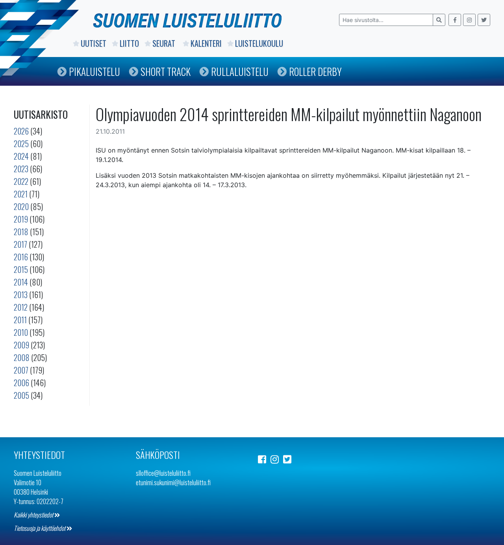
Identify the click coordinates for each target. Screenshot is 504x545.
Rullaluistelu (240, 71)
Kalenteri (206, 43)
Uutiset (93, 43)
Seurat (164, 43)
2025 (21, 143)
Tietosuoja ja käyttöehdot (40, 528)
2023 (21, 169)
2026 (21, 131)
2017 (20, 244)
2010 (21, 332)
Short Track (166, 71)
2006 (21, 382)
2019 (21, 219)
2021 (21, 194)
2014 (21, 282)
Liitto (129, 43)
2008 (22, 357)
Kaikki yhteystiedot (34, 514)
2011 (20, 320)
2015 (21, 269)
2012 (21, 307)
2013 (21, 294)
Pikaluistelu (94, 71)
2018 (21, 232)
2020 (21, 206)
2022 (21, 181)
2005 (21, 395)
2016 (21, 257)
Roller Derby (315, 71)
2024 (21, 156)
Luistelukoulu (259, 43)
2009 (21, 345)
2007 (21, 370)
